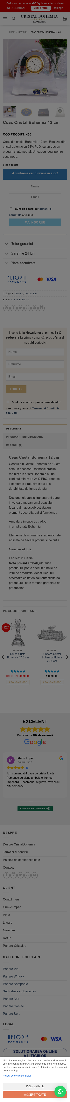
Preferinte (35, 1086)
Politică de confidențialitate (17, 1075)
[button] (60, 1091)
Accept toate (35, 1095)
